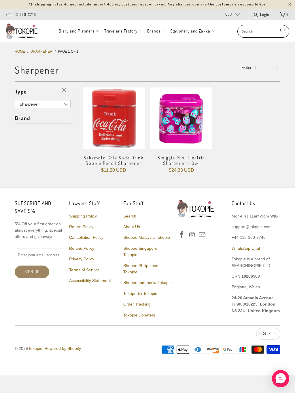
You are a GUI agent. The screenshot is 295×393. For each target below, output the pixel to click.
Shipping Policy (83, 216)
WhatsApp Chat (246, 248)
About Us (131, 226)
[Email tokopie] (202, 235)
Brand (22, 118)
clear (65, 91)
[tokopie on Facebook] (181, 235)
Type (21, 91)
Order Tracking (137, 304)
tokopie (35, 348)
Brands (153, 31)
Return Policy (81, 226)
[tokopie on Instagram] (192, 235)
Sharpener (29, 104)
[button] (280, 378)
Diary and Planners (76, 31)
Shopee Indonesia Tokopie (147, 282)
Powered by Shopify (63, 348)
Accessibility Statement (90, 280)
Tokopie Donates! (139, 315)
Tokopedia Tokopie (140, 293)
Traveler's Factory (121, 31)
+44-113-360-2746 (21, 14)
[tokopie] (21, 31)
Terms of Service (84, 270)
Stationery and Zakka (190, 31)
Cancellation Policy (86, 237)
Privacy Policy (81, 259)
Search (129, 216)
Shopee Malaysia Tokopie (146, 237)
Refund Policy (81, 248)
